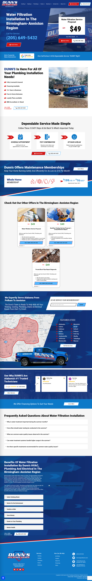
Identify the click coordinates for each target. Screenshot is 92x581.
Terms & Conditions (78, 576)
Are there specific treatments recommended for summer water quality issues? (32, 447)
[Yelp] (23, 569)
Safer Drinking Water (13, 497)
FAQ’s (56, 565)
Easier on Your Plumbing (14, 521)
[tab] (46, 422)
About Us (63, 4)
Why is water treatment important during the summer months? (27, 422)
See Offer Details (70, 36)
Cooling (23, 4)
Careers (57, 558)
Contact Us (55, 4)
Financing (57, 563)
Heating (29, 4)
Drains (42, 4)
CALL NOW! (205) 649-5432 (31, 242)
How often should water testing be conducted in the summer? (27, 428)
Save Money (10, 515)
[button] (72, 37)
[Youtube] (20, 569)
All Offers (57, 556)
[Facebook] (14, 569)
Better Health (11, 527)
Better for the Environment (15, 503)
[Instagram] (17, 569)
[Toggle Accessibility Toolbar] (3, 578)
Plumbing (35, 4)
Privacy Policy (70, 576)
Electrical (48, 4)
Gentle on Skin (11, 509)
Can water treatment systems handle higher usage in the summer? (28, 440)
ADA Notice (85, 576)
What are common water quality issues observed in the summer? (28, 434)
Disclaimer (21, 245)
